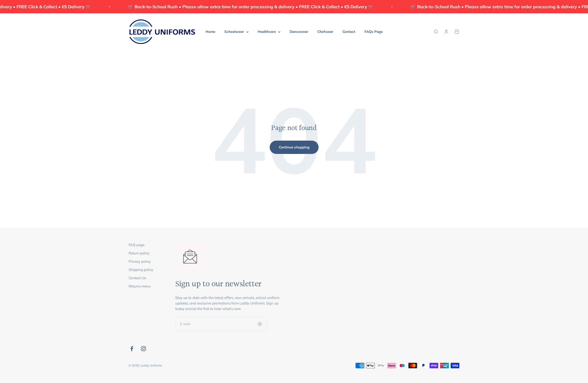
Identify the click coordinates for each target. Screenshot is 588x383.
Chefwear (325, 31)
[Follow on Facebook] (132, 349)
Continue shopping (294, 147)
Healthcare (267, 31)
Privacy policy (140, 261)
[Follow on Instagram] (143, 349)
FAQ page (136, 245)
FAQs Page (374, 31)
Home (210, 31)
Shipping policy (141, 269)
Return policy (139, 253)
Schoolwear (234, 31)
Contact (348, 31)
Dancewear (299, 31)
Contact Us (137, 278)
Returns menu (140, 286)
